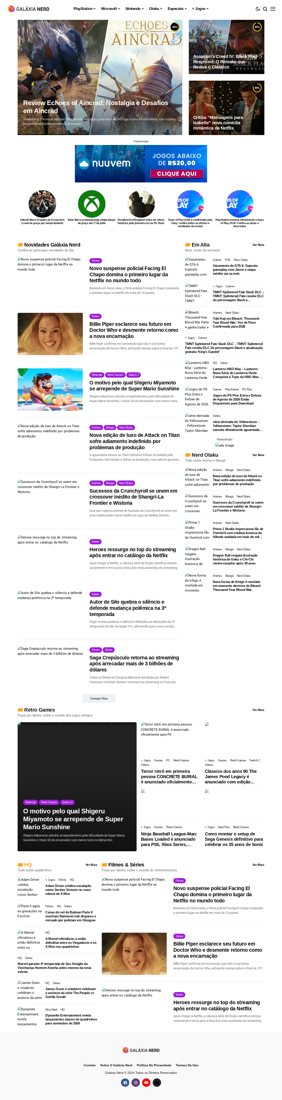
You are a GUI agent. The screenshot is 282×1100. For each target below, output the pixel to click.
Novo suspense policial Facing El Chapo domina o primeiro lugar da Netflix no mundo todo (128, 274)
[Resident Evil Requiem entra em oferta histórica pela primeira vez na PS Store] (141, 204)
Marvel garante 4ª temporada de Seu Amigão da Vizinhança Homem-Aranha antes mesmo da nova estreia (54, 968)
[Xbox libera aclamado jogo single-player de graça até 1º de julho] (92, 204)
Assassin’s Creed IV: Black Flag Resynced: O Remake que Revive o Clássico (225, 61)
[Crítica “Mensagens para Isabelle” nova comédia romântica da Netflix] (226, 108)
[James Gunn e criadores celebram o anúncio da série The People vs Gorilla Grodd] (30, 990)
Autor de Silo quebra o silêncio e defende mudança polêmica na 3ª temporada (127, 608)
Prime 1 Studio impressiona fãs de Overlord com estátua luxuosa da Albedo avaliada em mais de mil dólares (238, 533)
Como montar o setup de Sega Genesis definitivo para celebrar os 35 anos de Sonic (234, 839)
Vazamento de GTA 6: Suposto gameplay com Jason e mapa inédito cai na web (235, 269)
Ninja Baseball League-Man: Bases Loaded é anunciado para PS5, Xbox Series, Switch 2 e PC (169, 839)
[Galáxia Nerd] (29, 8)
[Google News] (157, 1082)
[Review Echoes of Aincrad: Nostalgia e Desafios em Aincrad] (100, 77)
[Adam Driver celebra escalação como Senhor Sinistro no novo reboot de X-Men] (30, 887)
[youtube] (146, 1082)
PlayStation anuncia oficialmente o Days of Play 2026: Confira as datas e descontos (239, 223)
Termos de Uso (187, 1065)
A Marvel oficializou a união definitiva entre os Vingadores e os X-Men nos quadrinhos (70, 942)
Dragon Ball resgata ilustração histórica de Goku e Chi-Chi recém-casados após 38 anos (235, 559)
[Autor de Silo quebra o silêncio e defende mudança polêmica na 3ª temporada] (50, 612)
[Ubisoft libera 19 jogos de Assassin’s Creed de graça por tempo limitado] (42, 204)
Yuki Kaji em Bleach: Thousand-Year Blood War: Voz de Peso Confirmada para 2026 (236, 322)
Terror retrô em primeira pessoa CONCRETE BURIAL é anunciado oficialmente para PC (169, 777)
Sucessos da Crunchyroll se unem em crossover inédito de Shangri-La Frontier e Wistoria (133, 497)
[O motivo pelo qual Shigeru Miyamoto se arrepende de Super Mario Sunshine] (50, 389)
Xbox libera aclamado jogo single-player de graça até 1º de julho (92, 221)
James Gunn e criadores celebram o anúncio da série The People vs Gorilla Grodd (70, 993)
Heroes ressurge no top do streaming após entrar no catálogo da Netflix (132, 552)
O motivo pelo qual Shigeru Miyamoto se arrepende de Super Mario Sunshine (134, 386)
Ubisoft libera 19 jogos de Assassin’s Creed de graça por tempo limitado (42, 221)
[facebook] (125, 1082)
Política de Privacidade (154, 1065)
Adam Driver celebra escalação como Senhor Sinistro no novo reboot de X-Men (68, 890)
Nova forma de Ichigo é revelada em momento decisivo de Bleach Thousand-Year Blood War (237, 586)
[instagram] (136, 1082)
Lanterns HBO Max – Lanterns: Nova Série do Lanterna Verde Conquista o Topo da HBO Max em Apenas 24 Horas (238, 373)
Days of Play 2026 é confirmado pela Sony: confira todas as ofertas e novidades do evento (190, 223)
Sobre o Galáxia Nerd (116, 1065)
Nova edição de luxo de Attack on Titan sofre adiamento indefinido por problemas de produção (134, 441)
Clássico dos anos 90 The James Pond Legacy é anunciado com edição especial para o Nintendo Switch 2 (230, 777)
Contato (90, 1065)
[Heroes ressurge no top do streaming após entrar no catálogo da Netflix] (50, 556)
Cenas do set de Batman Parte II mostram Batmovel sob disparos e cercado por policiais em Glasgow (70, 916)
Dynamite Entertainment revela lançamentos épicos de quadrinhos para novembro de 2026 (71, 1019)
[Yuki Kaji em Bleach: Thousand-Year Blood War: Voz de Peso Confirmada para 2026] (197, 320)
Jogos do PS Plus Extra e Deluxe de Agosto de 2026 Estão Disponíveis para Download (237, 399)
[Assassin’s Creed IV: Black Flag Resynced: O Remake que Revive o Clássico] (226, 47)
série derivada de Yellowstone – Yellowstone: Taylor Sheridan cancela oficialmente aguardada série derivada (236, 426)
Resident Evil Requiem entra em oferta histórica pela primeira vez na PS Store (141, 221)
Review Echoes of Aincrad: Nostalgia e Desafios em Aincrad (95, 106)
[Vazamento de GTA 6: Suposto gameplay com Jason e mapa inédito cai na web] (197, 267)
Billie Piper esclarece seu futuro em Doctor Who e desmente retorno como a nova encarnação (133, 330)
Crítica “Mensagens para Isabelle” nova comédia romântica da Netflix (218, 122)
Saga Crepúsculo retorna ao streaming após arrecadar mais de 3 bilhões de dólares (134, 664)
